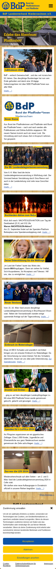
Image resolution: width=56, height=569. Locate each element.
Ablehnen (28, 549)
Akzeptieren (28, 541)
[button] (51, 508)
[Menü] (50, 6)
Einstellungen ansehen (28, 557)
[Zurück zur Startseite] (21, 6)
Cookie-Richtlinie (7, 565)
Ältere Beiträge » (47, 495)
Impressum (48, 564)
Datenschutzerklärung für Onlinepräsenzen (25, 565)
